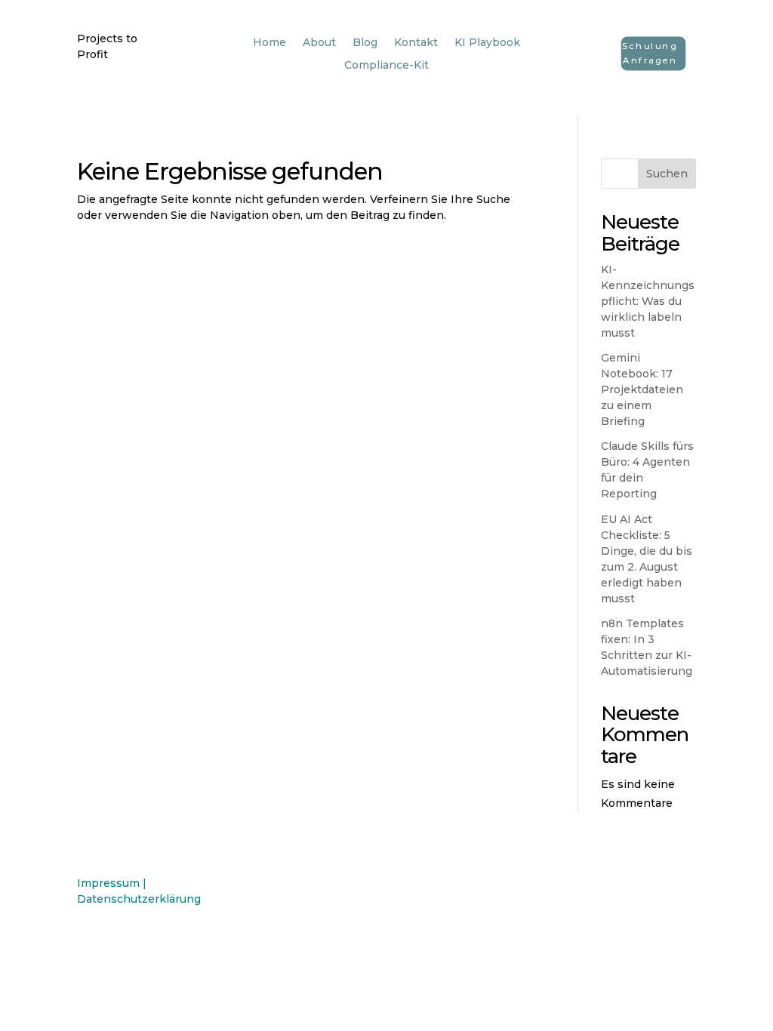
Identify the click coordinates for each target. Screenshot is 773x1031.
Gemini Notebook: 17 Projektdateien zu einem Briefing (642, 389)
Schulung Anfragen (650, 53)
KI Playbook (487, 43)
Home (269, 43)
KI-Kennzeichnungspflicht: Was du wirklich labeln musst (647, 301)
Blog (365, 43)
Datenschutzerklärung (139, 899)
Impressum (108, 883)
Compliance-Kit (386, 66)
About (319, 43)
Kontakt (416, 43)
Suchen (667, 173)
